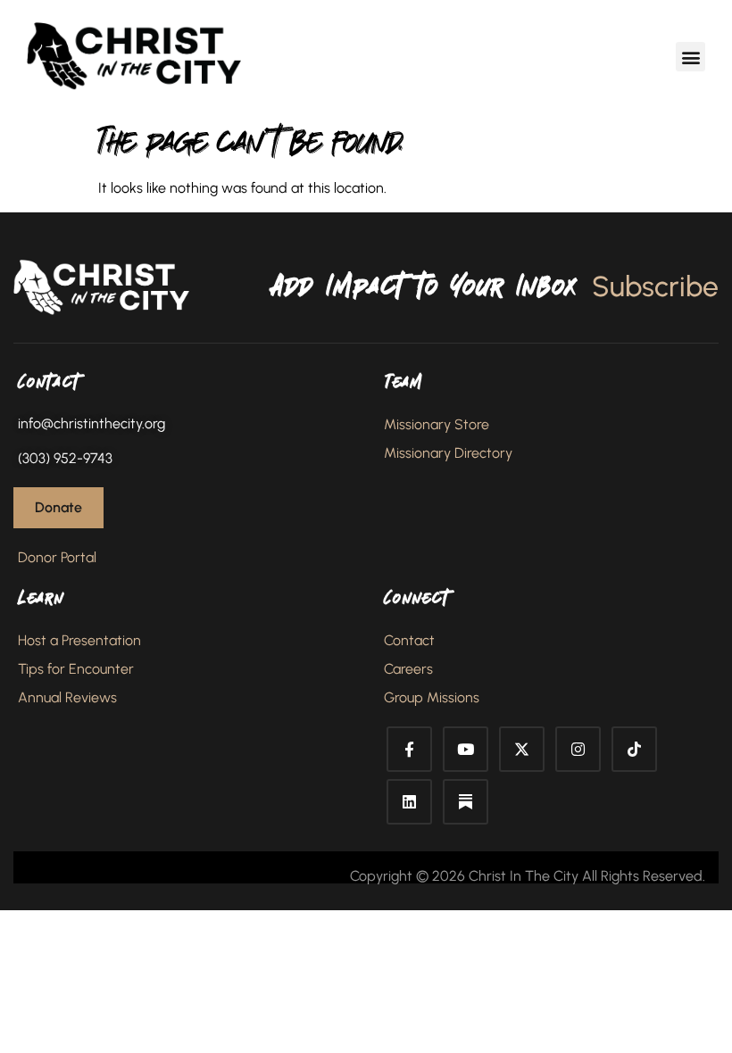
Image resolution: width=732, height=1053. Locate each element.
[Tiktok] (634, 749)
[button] (690, 56)
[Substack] (465, 802)
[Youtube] (465, 749)
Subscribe (655, 286)
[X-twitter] (522, 749)
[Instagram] (578, 749)
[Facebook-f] (409, 749)
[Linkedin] (409, 802)
